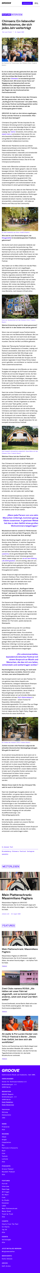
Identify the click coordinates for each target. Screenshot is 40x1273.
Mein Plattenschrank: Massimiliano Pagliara (17, 896)
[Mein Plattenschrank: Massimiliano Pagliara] (20, 881)
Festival (23, 851)
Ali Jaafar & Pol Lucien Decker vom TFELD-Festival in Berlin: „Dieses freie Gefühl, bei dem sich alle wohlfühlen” (19, 1038)
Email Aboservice (8, 1105)
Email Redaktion (7, 1102)
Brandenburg (6, 851)
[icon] (36, 3)
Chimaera (14, 78)
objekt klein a (7, 134)
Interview (16, 15)
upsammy (5, 554)
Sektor (13, 132)
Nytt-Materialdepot (25, 697)
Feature (6, 15)
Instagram (30, 851)
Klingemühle (6, 238)
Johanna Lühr (5, 914)
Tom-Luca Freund (7, 32)
